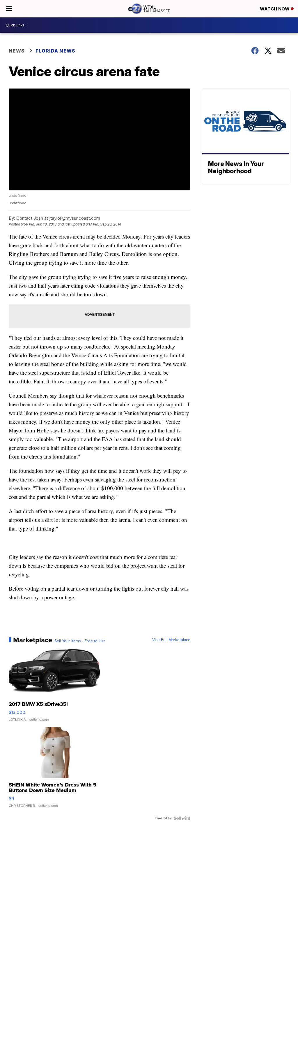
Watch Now (275, 9)
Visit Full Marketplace (171, 640)
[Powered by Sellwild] (181, 818)
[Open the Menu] (8, 8)
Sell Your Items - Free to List (79, 641)
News (17, 51)
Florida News (55, 51)
